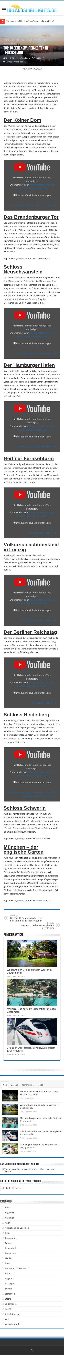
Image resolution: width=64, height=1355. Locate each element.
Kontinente (10, 1253)
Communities (11, 1238)
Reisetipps (10, 1283)
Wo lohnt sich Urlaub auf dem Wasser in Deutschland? (30, 21)
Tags (41, 1085)
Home (6, 40)
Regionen (9, 1278)
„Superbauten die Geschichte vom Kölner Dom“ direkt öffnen (32, 205)
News (7, 1263)
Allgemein (10, 1212)
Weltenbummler (13, 1324)
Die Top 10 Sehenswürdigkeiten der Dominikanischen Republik (26, 918)
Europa (15, 40)
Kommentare (28, 1085)
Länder (16, 62)
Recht (8, 1273)
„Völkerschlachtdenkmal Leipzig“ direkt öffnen (38, 620)
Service (8, 1288)
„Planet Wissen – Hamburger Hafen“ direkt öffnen (37, 447)
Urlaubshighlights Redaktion (17, 58)
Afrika (8, 1207)
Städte (8, 1299)
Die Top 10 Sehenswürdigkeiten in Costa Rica (37, 925)
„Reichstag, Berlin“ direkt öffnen (44, 703)
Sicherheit (10, 1294)
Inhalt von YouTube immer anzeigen (33, 195)
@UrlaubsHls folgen (11, 1188)
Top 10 (23, 62)
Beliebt (14, 1085)
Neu (5, 1085)
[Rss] (32, 1350)
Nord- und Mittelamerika (17, 1268)
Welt (7, 1319)
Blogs (7, 1233)
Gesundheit (10, 1248)
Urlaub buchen (12, 1314)
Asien (7, 1223)
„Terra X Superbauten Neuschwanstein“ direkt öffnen (36, 353)
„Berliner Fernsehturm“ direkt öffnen (42, 533)
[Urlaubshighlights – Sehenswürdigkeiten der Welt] (32, 8)
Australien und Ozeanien (17, 1228)
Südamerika (11, 1304)
